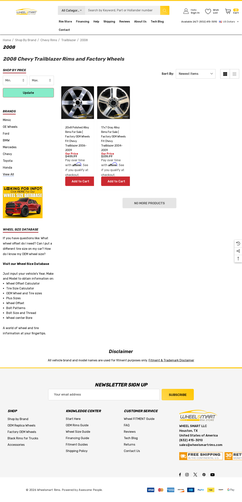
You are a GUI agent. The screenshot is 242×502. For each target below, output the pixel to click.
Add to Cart (80, 181)
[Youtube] (213, 474)
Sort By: (168, 73)
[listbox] (196, 74)
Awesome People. (91, 490)
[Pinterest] (204, 474)
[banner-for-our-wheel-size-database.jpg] (23, 202)
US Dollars (228, 21)
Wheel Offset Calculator (23, 283)
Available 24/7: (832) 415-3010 (199, 21)
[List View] (234, 74)
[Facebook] (180, 474)
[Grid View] (225, 74)
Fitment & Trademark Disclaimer (171, 360)
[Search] (164, 10)
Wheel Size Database (33, 264)
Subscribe (178, 395)
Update (28, 93)
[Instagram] (187, 474)
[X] (196, 474)
